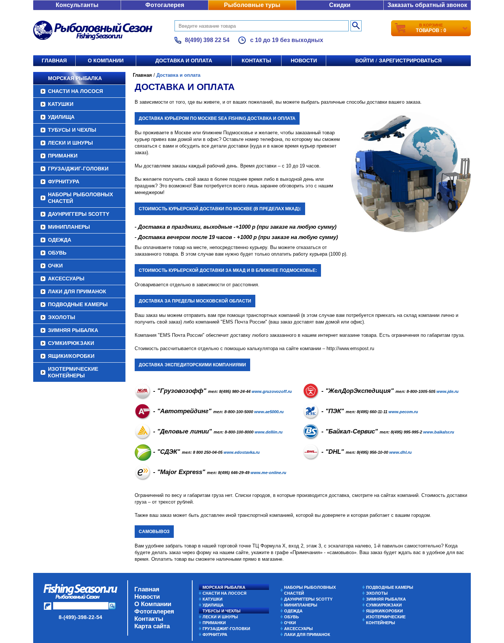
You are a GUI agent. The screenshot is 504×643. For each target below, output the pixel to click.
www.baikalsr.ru (438, 432)
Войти (364, 60)
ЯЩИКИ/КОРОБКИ (71, 356)
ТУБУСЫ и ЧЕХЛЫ (72, 130)
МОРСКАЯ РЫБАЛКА (75, 78)
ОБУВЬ (57, 253)
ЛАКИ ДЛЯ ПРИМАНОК (77, 291)
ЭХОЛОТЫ (61, 317)
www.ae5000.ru (269, 411)
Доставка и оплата (183, 60)
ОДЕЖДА (59, 240)
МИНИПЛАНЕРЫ (69, 227)
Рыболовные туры (252, 5)
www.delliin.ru (269, 432)
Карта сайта (152, 626)
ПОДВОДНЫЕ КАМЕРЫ (78, 304)
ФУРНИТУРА (63, 181)
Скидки (340, 5)
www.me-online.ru (268, 472)
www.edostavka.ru (242, 452)
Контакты (256, 60)
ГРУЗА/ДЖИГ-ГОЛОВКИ (78, 169)
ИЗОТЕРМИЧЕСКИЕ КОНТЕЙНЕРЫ (73, 372)
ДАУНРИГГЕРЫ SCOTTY (78, 214)
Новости (304, 60)
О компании (106, 60)
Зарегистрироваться (410, 60)
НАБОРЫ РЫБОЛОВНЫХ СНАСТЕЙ (80, 197)
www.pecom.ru (403, 411)
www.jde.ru (447, 391)
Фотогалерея (164, 5)
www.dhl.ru (400, 452)
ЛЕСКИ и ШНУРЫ (70, 143)
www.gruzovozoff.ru (272, 391)
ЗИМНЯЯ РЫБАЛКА (73, 330)
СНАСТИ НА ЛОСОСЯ (75, 91)
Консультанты (77, 5)
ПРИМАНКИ (62, 156)
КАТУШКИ (60, 104)
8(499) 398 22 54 (207, 40)
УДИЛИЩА (61, 117)
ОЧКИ (55, 266)
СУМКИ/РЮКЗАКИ (71, 343)
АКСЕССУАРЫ (66, 278)
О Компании (152, 604)
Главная (54, 60)
